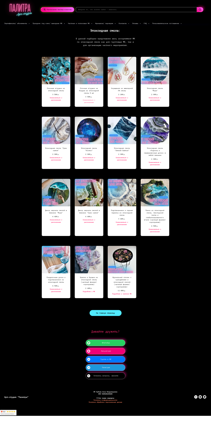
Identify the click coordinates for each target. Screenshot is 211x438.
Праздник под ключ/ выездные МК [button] (48, 23)
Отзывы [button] (135, 23)
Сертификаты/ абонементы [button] (16, 23)
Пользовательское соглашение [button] (166, 23)
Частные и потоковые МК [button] (79, 23)
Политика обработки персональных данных (105, 402)
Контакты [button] (123, 23)
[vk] (195, 398)
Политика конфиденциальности (105, 400)
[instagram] (200, 398)
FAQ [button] (146, 23)
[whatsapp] (204, 398)
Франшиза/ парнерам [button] (104, 23)
